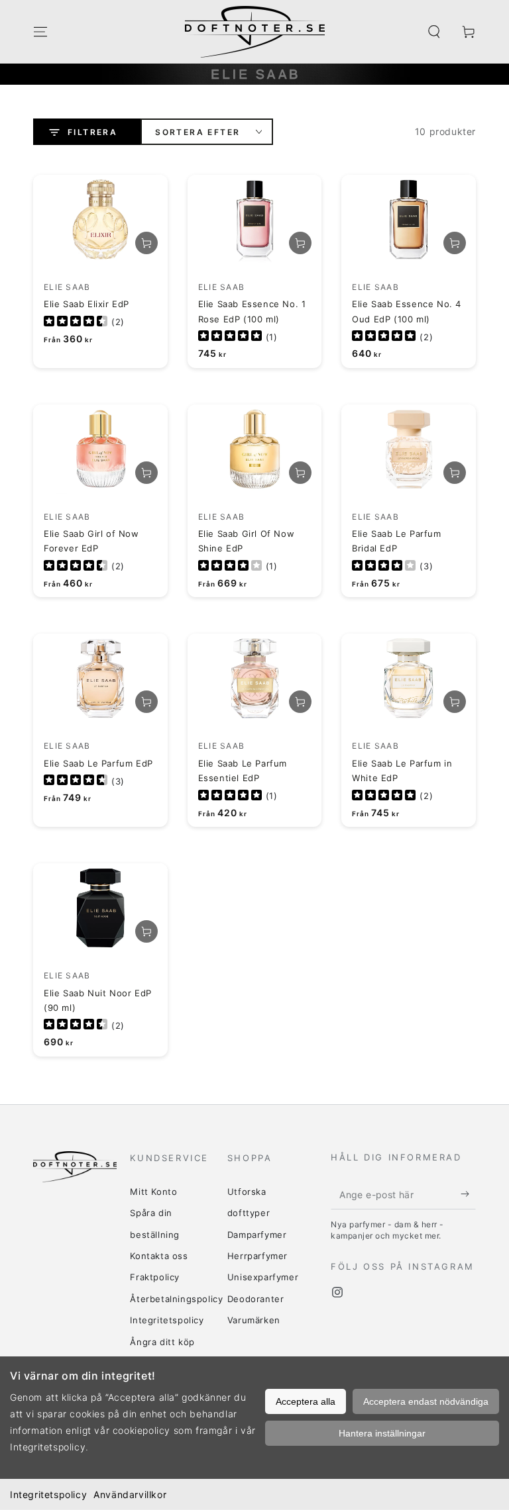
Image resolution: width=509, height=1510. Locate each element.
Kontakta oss (159, 1255)
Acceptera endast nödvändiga (425, 1401)
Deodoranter (255, 1299)
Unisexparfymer (262, 1277)
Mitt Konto (153, 1191)
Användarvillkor (129, 1494)
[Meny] (40, 31)
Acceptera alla (305, 1401)
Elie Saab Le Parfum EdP (98, 763)
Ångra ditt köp (162, 1342)
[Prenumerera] (468, 1194)
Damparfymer (257, 1234)
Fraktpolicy (155, 1277)
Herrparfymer (257, 1255)
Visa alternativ (146, 243)
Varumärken (253, 1320)
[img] (75, 322)
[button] (434, 31)
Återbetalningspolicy (176, 1299)
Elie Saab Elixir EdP (86, 304)
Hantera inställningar (382, 1433)
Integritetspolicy (48, 1494)
